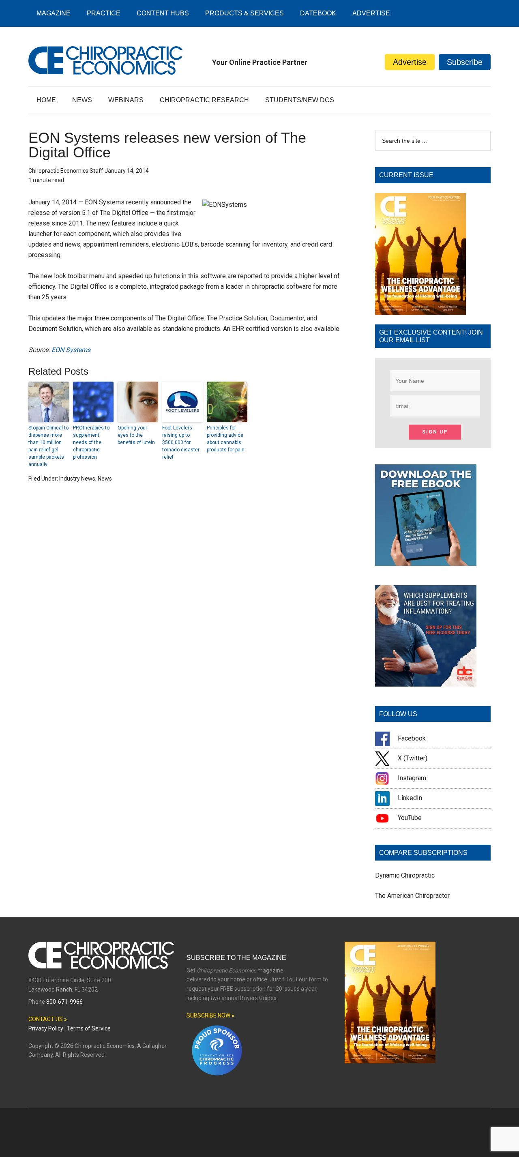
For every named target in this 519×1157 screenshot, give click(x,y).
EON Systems (70, 350)
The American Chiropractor (412, 895)
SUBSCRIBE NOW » (210, 1015)
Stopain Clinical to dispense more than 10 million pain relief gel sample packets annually (48, 446)
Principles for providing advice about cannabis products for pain (225, 439)
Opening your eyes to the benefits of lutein (136, 435)
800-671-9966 (64, 1001)
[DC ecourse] (425, 684)
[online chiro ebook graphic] (425, 563)
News (105, 478)
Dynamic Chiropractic (405, 875)
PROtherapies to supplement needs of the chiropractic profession (91, 442)
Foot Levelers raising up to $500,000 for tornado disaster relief (180, 442)
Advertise (410, 62)
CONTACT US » (47, 1019)
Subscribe (465, 62)
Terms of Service (89, 1028)
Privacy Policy (45, 1028)
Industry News (77, 478)
